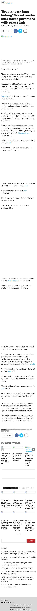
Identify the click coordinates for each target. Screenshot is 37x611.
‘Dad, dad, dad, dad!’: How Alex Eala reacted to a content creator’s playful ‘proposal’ (18, 553)
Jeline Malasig (8, 26)
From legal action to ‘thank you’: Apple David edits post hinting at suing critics (30, 504)
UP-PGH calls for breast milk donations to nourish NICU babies (16, 586)
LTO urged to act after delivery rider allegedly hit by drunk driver (6, 504)
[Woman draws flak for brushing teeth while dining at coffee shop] (18, 495)
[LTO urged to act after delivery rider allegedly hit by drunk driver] (6, 495)
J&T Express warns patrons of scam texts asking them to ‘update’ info (18, 573)
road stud (5, 431)
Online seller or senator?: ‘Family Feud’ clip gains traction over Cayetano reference (18, 525)
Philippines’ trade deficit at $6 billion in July (16, 568)
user (25, 191)
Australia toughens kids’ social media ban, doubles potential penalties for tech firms (30, 525)
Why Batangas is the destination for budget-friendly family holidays (29, 459)
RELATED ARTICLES (10, 488)
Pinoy (9, 143)
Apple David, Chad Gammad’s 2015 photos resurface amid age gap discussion (6, 524)
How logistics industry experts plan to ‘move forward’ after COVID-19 (5, 458)
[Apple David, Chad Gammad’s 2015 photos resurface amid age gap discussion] (6, 515)
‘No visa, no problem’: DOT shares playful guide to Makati (18, 558)
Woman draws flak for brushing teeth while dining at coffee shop (18, 504)
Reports (4, 96)
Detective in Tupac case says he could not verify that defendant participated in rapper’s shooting (17, 579)
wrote (32, 364)
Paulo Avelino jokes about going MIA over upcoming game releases (16, 564)
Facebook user (24, 133)
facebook (28, 429)
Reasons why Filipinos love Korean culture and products (17, 457)
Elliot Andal (19, 429)
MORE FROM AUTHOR (26, 488)
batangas (10, 429)
